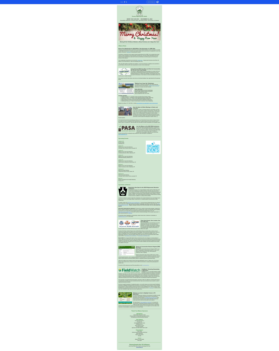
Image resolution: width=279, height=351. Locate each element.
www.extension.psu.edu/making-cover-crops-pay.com (147, 103)
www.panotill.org (139, 347)
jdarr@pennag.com (122, 216)
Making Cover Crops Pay (154, 85)
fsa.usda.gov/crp (145, 265)
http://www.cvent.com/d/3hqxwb (124, 211)
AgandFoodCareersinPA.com (150, 297)
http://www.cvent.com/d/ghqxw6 (133, 202)
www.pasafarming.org (122, 134)
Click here (129, 52)
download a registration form (144, 235)
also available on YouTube (145, 302)
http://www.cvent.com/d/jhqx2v (131, 235)
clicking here (140, 60)
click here (130, 213)
